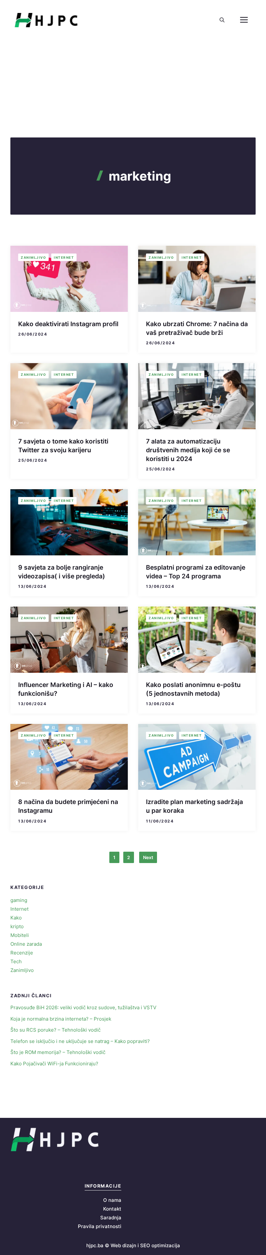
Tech (16, 961)
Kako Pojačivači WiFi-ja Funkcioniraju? (54, 1063)
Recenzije (21, 953)
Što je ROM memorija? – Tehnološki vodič (57, 1052)
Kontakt (112, 1209)
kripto (17, 926)
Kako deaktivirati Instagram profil (68, 324)
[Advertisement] (133, 88)
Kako (16, 918)
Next (148, 857)
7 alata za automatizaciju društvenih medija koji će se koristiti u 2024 (188, 450)
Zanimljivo (33, 257)
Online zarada (26, 944)
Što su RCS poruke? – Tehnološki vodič (55, 1030)
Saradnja (110, 1217)
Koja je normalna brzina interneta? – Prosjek (60, 1019)
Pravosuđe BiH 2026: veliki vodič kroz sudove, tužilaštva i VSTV (83, 1007)
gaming (18, 900)
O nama (112, 1200)
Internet (64, 257)
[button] (222, 20)
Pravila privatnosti (99, 1226)
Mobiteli (19, 935)
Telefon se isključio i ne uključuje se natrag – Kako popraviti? (80, 1041)
